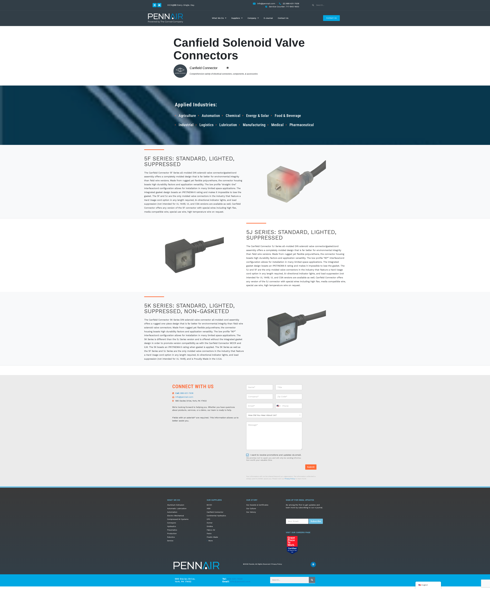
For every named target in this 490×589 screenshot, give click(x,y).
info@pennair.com (240, 581)
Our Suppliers (214, 500)
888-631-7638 (235, 579)
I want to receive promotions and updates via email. (275, 455)
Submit (311, 467)
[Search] (312, 580)
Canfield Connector (204, 68)
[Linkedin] (155, 5)
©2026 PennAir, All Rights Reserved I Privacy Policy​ (262, 564)
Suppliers (235, 18)
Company (252, 18)
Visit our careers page (298, 532)
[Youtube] (159, 5)
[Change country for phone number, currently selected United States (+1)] (278, 406)
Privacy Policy (290, 479)
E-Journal (268, 18)
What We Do (218, 18)
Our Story (251, 500)
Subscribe (316, 521)
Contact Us (283, 18)
